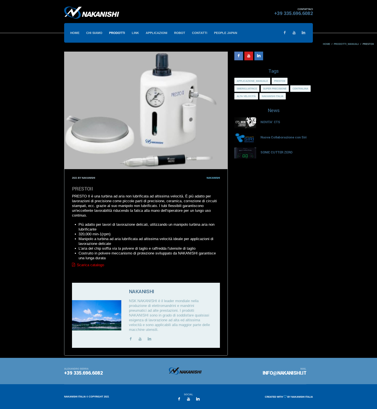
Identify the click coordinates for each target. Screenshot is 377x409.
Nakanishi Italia (272, 96)
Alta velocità (246, 96)
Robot (179, 33)
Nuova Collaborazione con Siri (283, 137)
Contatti (199, 33)
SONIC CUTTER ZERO (276, 152)
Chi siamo (94, 33)
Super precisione (274, 88)
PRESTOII (279, 81)
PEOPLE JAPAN (225, 33)
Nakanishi (213, 178)
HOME (326, 44)
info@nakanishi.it (284, 373)
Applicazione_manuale (252, 81)
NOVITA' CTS (270, 122)
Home (74, 33)
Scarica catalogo (90, 265)
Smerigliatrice (247, 88)
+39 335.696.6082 (293, 13)
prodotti (117, 33)
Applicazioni (156, 33)
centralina (300, 88)
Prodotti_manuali (346, 44)
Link (135, 33)
